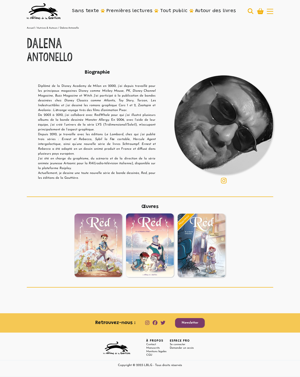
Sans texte (85, 11)
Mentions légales (156, 351)
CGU (149, 355)
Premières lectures (130, 11)
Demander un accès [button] (182, 348)
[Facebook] (155, 323)
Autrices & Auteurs (47, 28)
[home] (44, 11)
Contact (151, 344)
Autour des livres (215, 11)
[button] (85, 11)
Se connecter (177, 344)
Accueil (31, 28)
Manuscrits (153, 348)
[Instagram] (224, 180)
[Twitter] (163, 323)
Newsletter (190, 322)
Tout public (174, 11)
